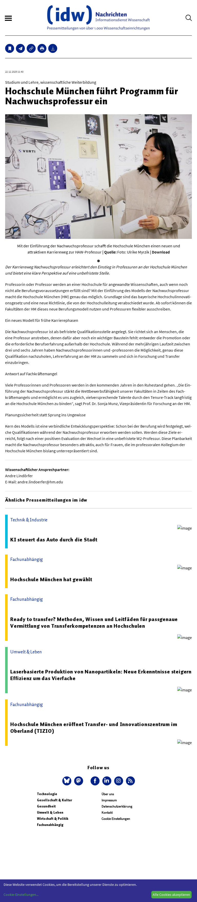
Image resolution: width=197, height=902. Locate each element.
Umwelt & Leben (50, 812)
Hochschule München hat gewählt (51, 579)
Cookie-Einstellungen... (21, 894)
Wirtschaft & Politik (52, 818)
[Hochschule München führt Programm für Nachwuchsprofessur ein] (20, 48)
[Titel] (9, 48)
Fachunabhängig (50, 824)
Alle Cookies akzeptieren (171, 894)
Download (161, 252)
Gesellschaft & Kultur (54, 800)
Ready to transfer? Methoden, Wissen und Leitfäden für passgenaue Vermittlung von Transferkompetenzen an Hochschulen (94, 622)
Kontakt (107, 812)
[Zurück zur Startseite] (98, 17)
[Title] (31, 48)
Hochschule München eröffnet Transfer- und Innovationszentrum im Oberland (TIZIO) (93, 727)
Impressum (109, 800)
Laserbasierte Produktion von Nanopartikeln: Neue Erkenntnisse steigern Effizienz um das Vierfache (101, 675)
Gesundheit (46, 806)
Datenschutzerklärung (117, 806)
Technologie (47, 794)
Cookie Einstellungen (116, 818)
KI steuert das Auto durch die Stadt (53, 539)
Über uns (108, 794)
